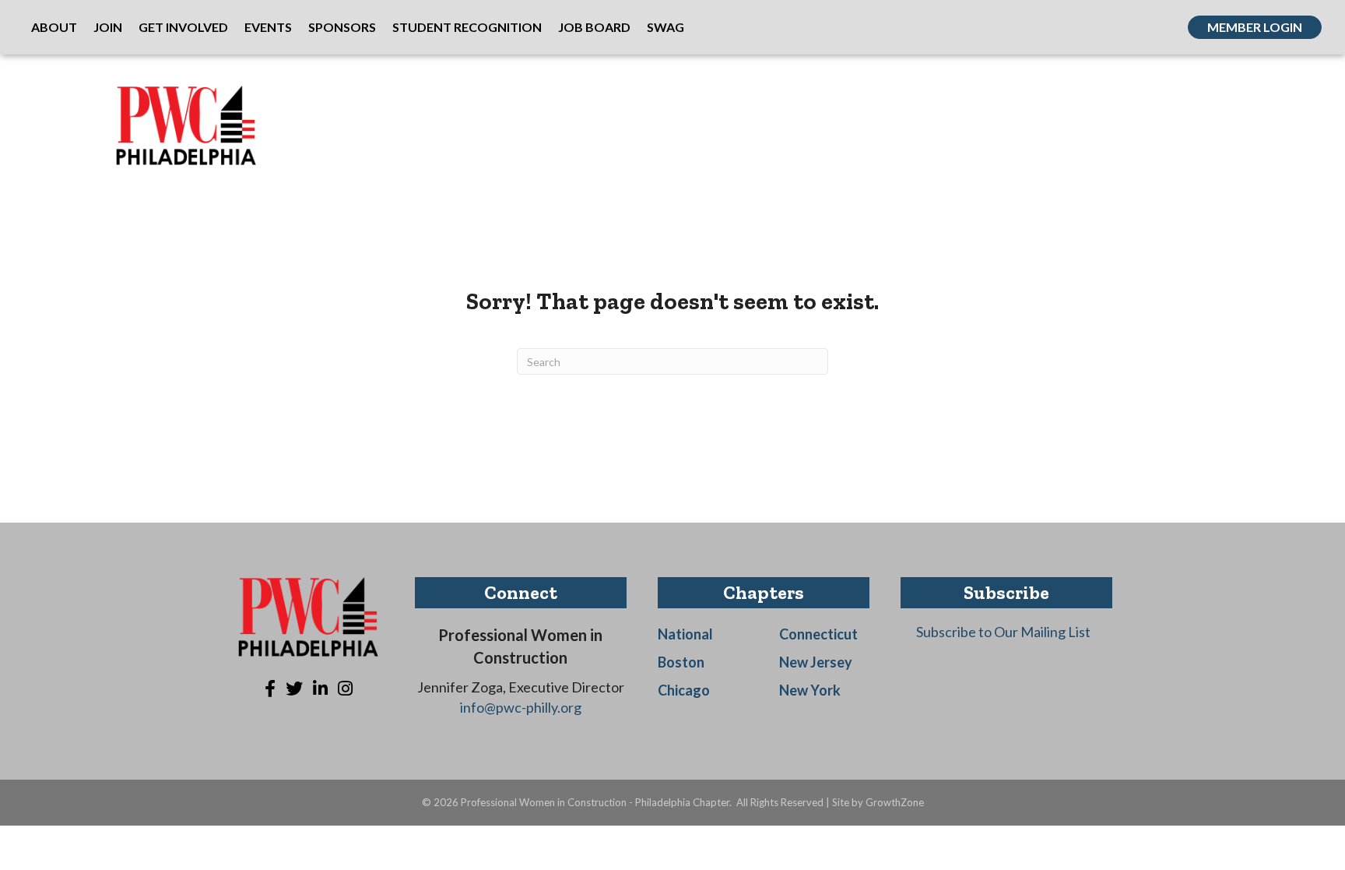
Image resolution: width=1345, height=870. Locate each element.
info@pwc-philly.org (520, 707)
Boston (681, 662)
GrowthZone (895, 802)
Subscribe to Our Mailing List (1003, 631)
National (685, 634)
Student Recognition (467, 26)
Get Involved (183, 26)
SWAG (665, 26)
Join (107, 26)
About (54, 26)
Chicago (684, 690)
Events (268, 26)
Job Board (594, 26)
